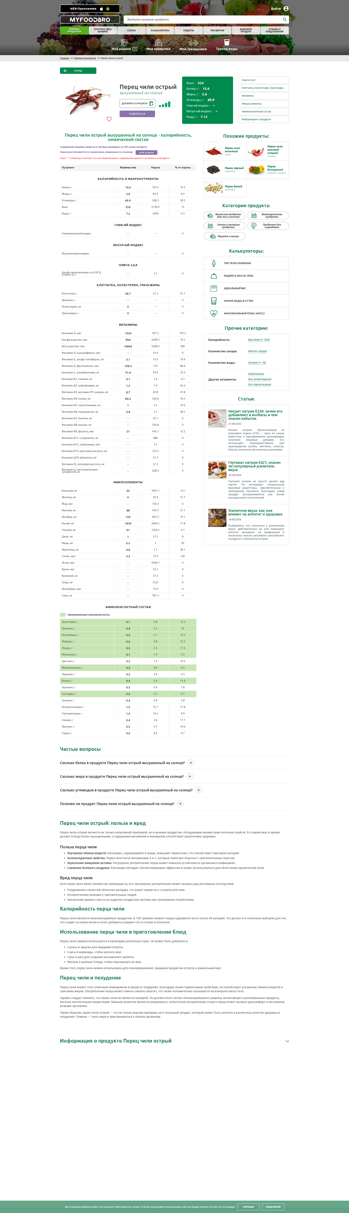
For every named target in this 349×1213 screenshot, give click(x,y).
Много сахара (257, 351)
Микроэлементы (252, 103)
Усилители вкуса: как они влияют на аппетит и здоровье (255, 512)
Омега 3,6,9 (248, 80)
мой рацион (146, 152)
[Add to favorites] (109, 118)
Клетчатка (256, 374)
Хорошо (248, 1206)
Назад (78, 70)
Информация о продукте (256, 119)
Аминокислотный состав (256, 111)
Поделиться (137, 113)
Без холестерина (259, 379)
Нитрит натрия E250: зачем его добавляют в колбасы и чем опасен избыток (255, 414)
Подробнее (273, 1206)
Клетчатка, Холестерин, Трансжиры (263, 87)
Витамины (248, 95)
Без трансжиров (259, 384)
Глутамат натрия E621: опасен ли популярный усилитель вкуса (254, 466)
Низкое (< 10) (257, 363)
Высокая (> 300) (259, 340)
